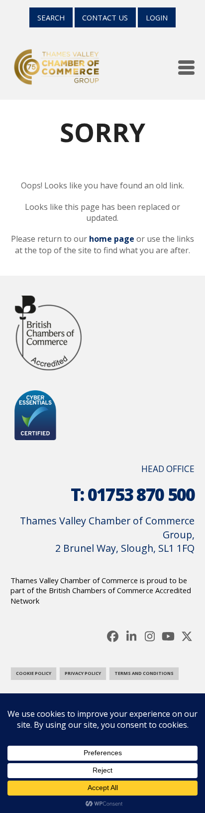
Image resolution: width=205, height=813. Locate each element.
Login (157, 17)
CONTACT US (105, 17)
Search (51, 17)
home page (111, 238)
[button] (186, 67)
